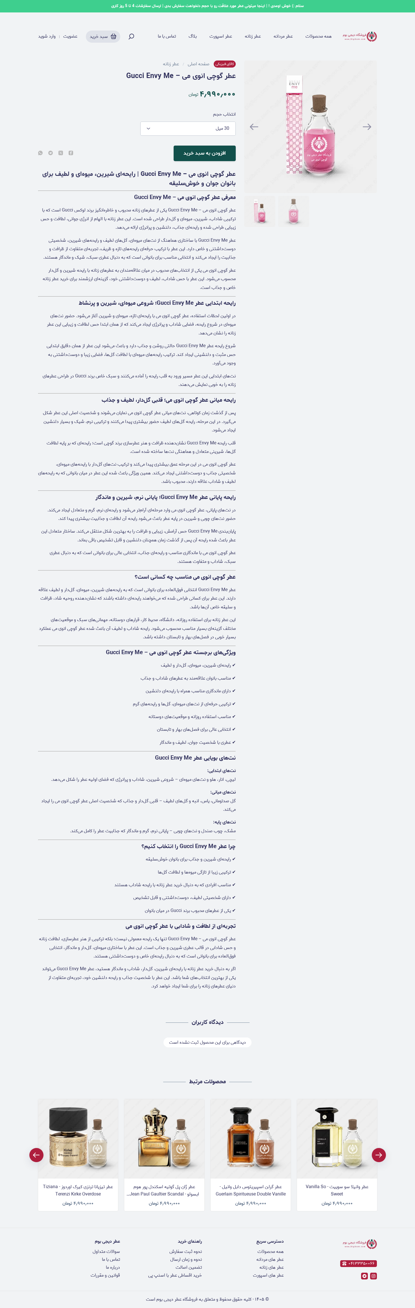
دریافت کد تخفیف (207, 699)
